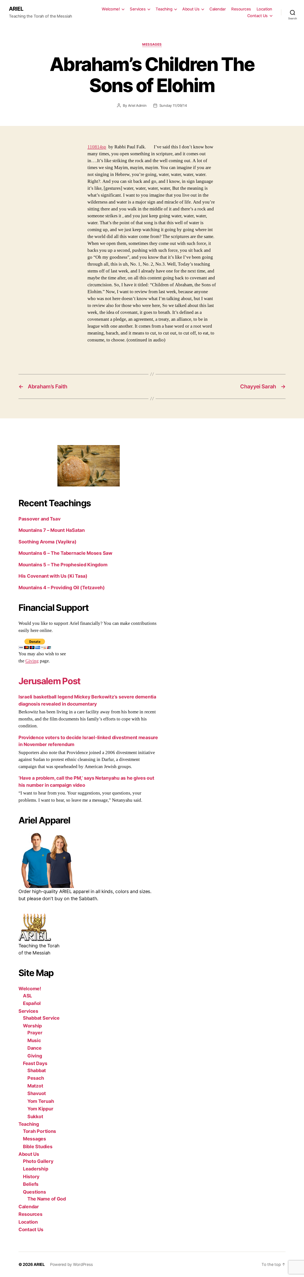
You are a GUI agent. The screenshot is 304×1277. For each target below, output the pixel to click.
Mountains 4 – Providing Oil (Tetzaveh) (61, 587)
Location (264, 9)
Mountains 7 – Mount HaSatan (51, 530)
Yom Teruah (40, 1101)
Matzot (35, 1086)
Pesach (35, 1078)
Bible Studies (38, 1146)
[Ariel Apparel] (88, 860)
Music (34, 1040)
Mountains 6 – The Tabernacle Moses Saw (65, 553)
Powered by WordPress (71, 1264)
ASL (27, 996)
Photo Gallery (38, 1161)
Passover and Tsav (39, 519)
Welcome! (111, 9)
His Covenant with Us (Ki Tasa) (52, 576)
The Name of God (46, 1199)
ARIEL (16, 9)
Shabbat (36, 1070)
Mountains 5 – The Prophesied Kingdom (62, 564)
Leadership (35, 1169)
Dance (34, 1048)
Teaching (164, 9)
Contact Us (257, 15)
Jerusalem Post (49, 681)
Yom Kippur (40, 1109)
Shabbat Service (41, 1018)
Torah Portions (39, 1131)
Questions (34, 1192)
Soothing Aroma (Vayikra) (47, 542)
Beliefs (31, 1184)
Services (138, 9)
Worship (32, 1026)
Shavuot (36, 1093)
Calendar (217, 9)
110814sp (96, 147)
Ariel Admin (137, 105)
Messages (152, 44)
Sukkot (35, 1116)
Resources (241, 9)
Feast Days (35, 1063)
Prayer (34, 1032)
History (31, 1176)
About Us (190, 9)
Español (32, 1003)
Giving (32, 661)
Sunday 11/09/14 (173, 105)
